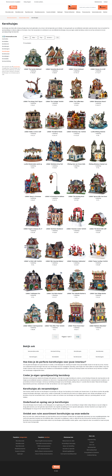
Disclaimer (96, 452)
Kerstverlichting (6, 61)
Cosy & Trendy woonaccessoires (44, 454)
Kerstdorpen (5, 46)
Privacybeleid (88, 452)
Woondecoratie (9, 12)
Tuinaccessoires (86, 12)
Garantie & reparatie (68, 448)
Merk (26, 37)
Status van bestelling (68, 446)
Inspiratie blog (92, 439)
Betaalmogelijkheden (68, 451)
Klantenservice (98, 2)
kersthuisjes (17, 66)
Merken (105, 12)
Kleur (33, 37)
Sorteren (49, 37)
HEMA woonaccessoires (43, 446)
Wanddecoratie (19, 12)
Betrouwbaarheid (92, 450)
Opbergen (60, 12)
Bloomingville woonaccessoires (43, 441)
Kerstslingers (5, 56)
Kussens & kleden (51, 12)
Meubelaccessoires (40, 12)
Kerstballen (5, 41)
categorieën (23, 437)
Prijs (41, 37)
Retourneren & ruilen (68, 441)
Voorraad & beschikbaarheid (68, 454)
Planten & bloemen (69, 12)
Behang (78, 12)
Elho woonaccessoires (44, 448)
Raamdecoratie (29, 12)
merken (47, 437)
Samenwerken (92, 447)
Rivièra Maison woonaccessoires (44, 451)
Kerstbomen (5, 44)
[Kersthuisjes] (77, 336)
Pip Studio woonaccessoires (43, 443)
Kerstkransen (5, 54)
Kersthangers (6, 49)
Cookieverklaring (91, 455)
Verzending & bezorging (68, 443)
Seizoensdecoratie (96, 12)
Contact (105, 2)
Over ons (91, 444)
